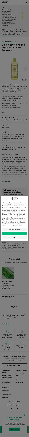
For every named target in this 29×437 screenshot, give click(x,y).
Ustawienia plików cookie (14, 229)
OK (14, 233)
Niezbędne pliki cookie (14, 237)
